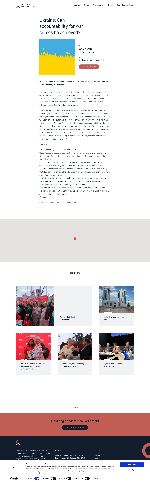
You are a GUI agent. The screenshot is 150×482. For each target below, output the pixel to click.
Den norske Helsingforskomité (28, 5)
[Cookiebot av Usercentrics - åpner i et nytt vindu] (14, 478)
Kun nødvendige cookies (132, 470)
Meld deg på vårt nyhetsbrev (75, 427)
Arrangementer (98, 5)
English (125, 5)
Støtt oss (77, 5)
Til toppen (75, 407)
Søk (118, 5)
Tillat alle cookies (132, 464)
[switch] (53, 478)
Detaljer (95, 478)
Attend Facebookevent (89, 67)
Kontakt (110, 5)
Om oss (86, 5)
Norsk (131, 5)
